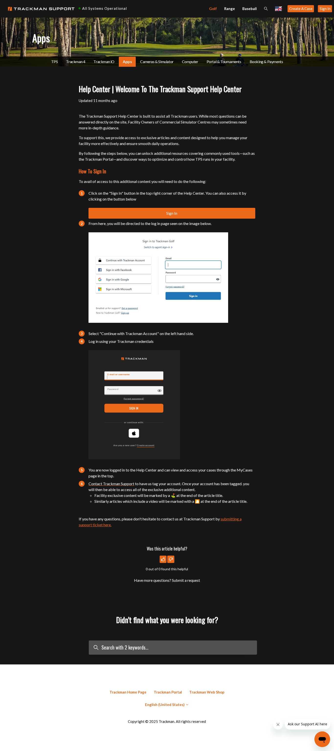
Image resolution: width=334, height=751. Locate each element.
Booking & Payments (266, 61)
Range (229, 8)
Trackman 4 (75, 61)
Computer (190, 61)
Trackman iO (103, 61)
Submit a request (186, 580)
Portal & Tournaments (224, 61)
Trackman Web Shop (206, 692)
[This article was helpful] (163, 559)
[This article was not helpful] (170, 559)
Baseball (249, 8)
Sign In (325, 8)
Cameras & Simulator (156, 61)
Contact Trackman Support (111, 483)
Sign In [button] (171, 213)
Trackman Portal (168, 692)
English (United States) (165, 704)
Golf (213, 8)
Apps (127, 61)
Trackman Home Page (128, 692)
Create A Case (300, 8)
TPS (54, 61)
